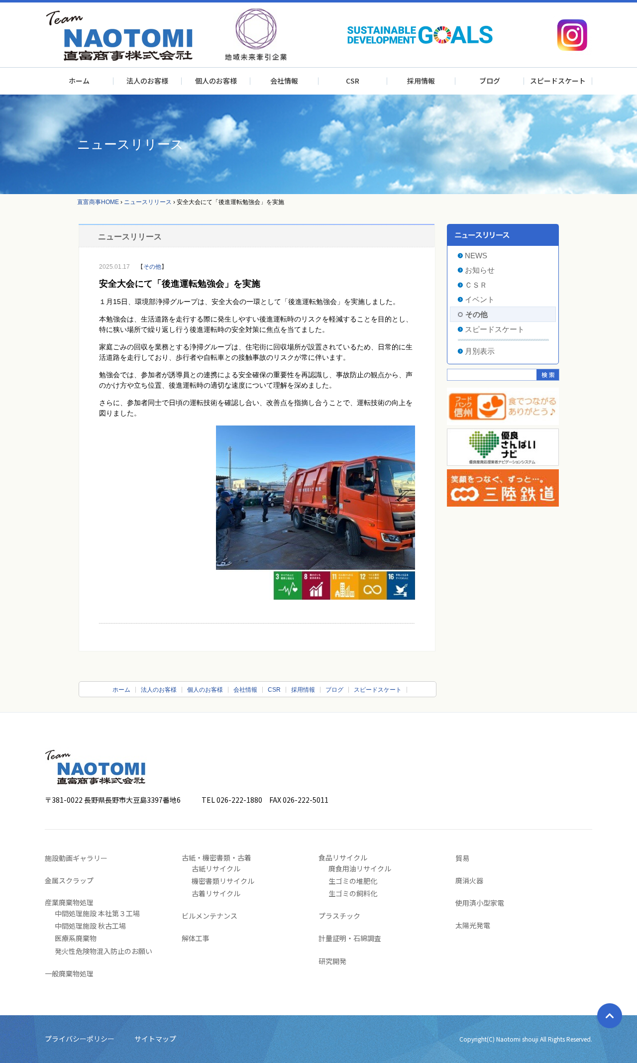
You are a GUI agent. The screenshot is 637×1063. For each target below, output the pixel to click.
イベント (480, 299)
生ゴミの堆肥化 (352, 881)
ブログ (489, 81)
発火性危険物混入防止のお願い (103, 951)
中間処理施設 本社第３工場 (97, 913)
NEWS (476, 255)
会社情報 (284, 81)
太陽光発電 (472, 925)
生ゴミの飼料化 (352, 893)
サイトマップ (155, 1039)
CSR (352, 81)
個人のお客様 (216, 81)
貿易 (462, 858)
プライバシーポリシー (79, 1039)
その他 (152, 266)
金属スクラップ (69, 880)
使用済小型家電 (479, 903)
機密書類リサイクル (223, 881)
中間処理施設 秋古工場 (90, 926)
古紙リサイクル (216, 868)
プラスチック (339, 916)
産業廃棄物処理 (69, 902)
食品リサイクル (342, 857)
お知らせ (480, 270)
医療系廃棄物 (76, 938)
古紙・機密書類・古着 (216, 857)
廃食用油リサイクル (359, 868)
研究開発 (332, 961)
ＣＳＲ (476, 285)
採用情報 (421, 81)
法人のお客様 (147, 81)
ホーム (79, 81)
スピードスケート (558, 81)
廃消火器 (469, 880)
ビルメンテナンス (209, 916)
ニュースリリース (148, 202)
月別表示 (480, 351)
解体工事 (196, 938)
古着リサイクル (216, 893)
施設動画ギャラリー (76, 858)
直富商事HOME (98, 202)
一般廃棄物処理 (69, 973)
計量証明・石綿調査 (349, 938)
